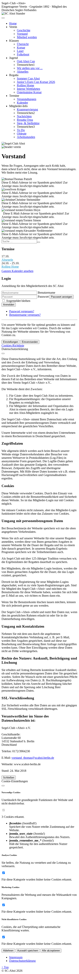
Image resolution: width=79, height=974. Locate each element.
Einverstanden (30, 341)
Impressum (15, 957)
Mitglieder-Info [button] (18, 106)
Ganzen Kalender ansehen (17, 271)
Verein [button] (13, 26)
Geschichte (23, 30)
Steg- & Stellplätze (28, 123)
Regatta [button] (13, 75)
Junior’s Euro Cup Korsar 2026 (36, 82)
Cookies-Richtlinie (13, 345)
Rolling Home (25, 85)
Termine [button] (14, 95)
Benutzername (46, 292)
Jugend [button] (13, 57)
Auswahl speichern (27, 950)
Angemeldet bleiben (18, 300)
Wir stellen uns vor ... (30, 68)
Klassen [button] (14, 40)
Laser (20, 51)
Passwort (43, 296)
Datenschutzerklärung (22, 960)
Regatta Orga (25, 119)
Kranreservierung (27, 109)
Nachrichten (24, 116)
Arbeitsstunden (26, 137)
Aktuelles (22, 71)
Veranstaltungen (26, 99)
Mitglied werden (27, 37)
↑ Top (5, 967)
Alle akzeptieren (51, 950)
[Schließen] (3, 353)
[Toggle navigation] (3, 18)
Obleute (21, 133)
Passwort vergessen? (21, 311)
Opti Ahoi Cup (26, 61)
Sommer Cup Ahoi (28, 78)
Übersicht (23, 44)
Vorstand (22, 33)
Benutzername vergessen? (25, 314)
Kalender (22, 102)
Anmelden (8, 304)
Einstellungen (10, 341)
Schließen (8, 777)
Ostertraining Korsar (29, 92)
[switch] (3, 810)
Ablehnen (8, 950)
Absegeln (7, 259)
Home (13, 23)
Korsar (21, 47)
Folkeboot (23, 54)
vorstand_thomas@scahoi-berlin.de (33, 757)
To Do (21, 130)
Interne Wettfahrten (28, 88)
